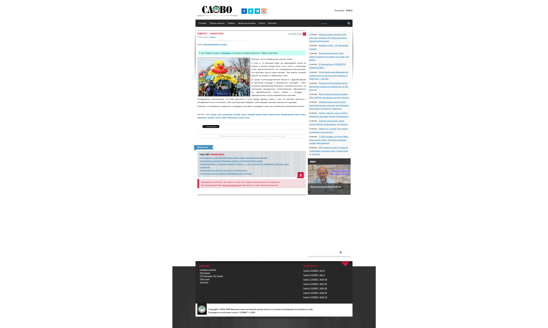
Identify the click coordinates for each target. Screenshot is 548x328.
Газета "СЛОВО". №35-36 (315, 288)
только (303, 114)
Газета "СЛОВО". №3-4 (314, 270)
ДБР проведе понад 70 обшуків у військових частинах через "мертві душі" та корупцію (328, 150)
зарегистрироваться (231, 185)
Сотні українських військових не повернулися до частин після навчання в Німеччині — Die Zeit (328, 75)
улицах (213, 114)
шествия (236, 114)
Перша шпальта (217, 23)
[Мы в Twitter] (251, 11)
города (244, 114)
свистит (272, 114)
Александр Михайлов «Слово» (215, 44)
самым (265, 114)
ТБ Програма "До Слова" (211, 276)
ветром (258, 114)
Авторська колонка (246, 23)
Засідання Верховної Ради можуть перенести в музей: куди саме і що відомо (329, 56)
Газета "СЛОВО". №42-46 (315, 279)
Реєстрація (339, 10)
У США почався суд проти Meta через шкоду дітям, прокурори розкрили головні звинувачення (328, 139)
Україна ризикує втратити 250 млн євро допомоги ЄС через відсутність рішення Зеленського (328, 37)
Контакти (272, 23)
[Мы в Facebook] (244, 11)
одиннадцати (232, 117)
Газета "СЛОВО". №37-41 (315, 284)
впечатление (228, 114)
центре (241, 117)
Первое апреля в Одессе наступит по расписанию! (223, 170)
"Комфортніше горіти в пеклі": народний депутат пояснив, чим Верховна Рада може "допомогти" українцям (329, 105)
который (211, 117)
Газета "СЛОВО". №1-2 (314, 275)
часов (224, 117)
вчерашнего (202, 117)
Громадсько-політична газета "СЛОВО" (217, 9)
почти (277, 114)
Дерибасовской (287, 114)
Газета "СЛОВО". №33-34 (315, 293)
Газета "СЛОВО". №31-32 (315, 297)
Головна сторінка (208, 270)
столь (219, 114)
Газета (262, 23)
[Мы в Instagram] (264, 11)
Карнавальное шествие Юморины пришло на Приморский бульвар (231, 161)
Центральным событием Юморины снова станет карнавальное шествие (233, 158)
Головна (202, 23)
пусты (247, 117)
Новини (231, 23)
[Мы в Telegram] (258, 11)
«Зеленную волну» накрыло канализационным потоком (226, 173)
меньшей (251, 114)
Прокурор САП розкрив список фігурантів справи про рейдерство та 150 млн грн (328, 86)
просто (218, 117)
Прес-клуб (204, 279)
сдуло (296, 114)
